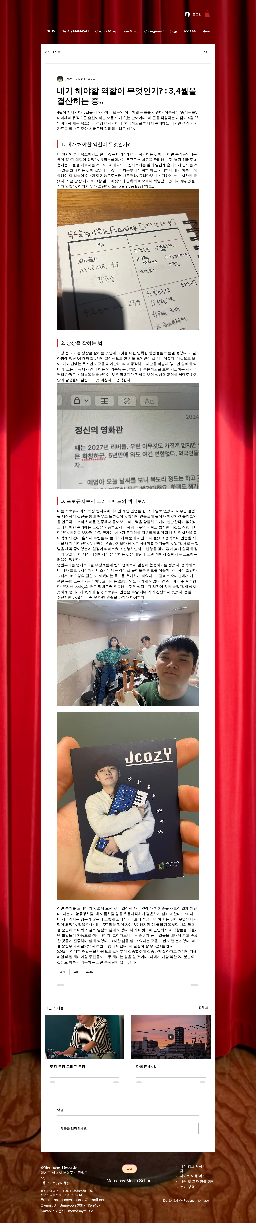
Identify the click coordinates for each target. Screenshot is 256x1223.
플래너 (89, 972)
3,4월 (75, 972)
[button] (207, 13)
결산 (62, 972)
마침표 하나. (146, 1066)
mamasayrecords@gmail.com (80, 1199)
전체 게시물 (53, 51)
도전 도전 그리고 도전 (67, 1066)
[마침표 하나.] (171, 1037)
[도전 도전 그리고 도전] (84, 1037)
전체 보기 (205, 1007)
